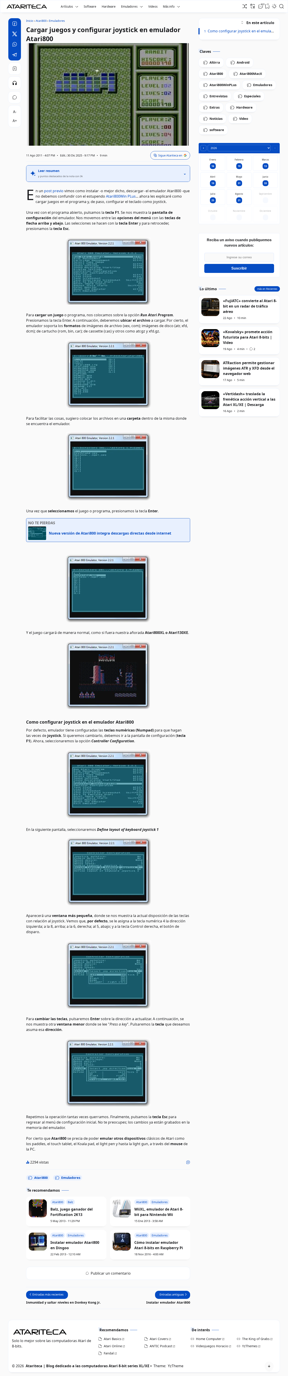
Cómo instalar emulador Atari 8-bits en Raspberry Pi (158, 1245)
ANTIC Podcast (161, 1346)
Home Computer (208, 1339)
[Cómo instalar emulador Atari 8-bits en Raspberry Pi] (122, 1242)
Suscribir (239, 268)
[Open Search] (281, 6)
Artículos (67, 6)
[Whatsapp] (14, 45)
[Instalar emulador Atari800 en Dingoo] (38, 1242)
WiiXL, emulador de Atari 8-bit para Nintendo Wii (158, 1212)
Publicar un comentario (111, 1273)
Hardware (109, 6)
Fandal (109, 1353)
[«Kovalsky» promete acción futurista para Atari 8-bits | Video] (210, 338)
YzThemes (249, 1346)
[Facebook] (14, 24)
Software (90, 6)
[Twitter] (14, 34)
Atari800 (41, 1177)
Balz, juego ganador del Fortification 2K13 (71, 1212)
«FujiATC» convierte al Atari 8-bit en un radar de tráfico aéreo (250, 306)
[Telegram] (14, 55)
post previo (53, 190)
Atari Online (113, 1346)
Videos (153, 6)
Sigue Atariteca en (170, 155)
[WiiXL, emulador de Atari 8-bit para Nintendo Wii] (122, 1208)
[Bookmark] (14, 68)
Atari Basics (112, 1339)
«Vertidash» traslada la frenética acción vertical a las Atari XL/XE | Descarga (249, 399)
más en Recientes (267, 288)
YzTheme (175, 1365)
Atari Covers (159, 1339)
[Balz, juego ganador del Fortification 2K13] (38, 1208)
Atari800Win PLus (121, 196)
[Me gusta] (188, 1162)
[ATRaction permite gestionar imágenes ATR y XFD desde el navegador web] (210, 369)
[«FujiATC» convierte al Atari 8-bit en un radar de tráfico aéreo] (210, 307)
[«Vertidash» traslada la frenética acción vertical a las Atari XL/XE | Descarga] (210, 400)
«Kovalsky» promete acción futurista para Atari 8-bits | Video (247, 337)
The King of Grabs (256, 1339)
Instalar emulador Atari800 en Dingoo (74, 1245)
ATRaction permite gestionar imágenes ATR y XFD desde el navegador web (248, 368)
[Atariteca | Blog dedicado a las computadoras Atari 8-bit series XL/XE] (28, 5)
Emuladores (129, 6)
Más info (169, 6)
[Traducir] (252, 6)
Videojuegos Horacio (212, 1346)
